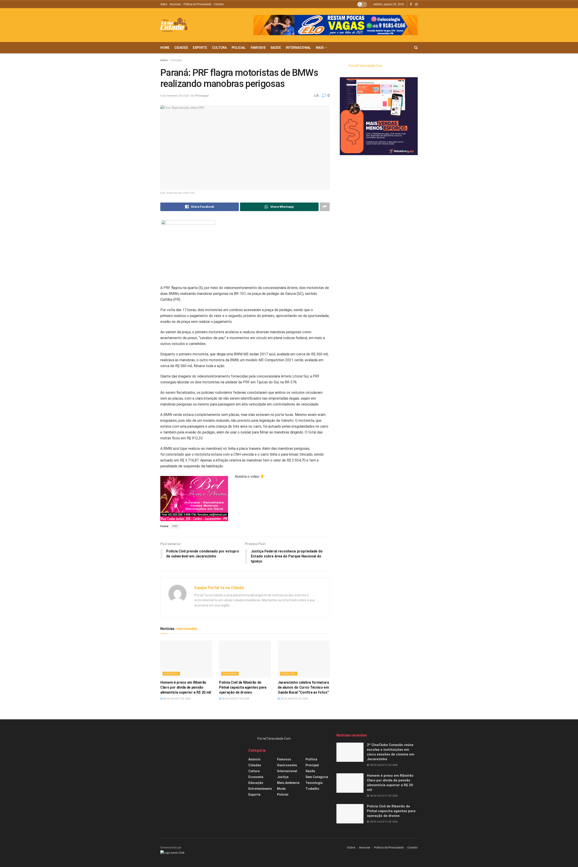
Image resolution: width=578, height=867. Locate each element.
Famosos (258, 47)
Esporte (200, 47)
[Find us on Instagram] (416, 4)
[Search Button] (416, 47)
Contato (219, 4)
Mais (320, 47)
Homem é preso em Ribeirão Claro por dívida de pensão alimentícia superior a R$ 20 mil (185, 687)
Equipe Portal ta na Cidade (219, 587)
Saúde (275, 47)
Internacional (298, 47)
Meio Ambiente (288, 783)
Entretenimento (260, 788)
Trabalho (312, 788)
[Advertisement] (201, 764)
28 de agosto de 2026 (176, 698)
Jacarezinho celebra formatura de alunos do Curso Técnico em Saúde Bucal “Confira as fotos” (303, 687)
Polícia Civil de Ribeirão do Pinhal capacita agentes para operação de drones (242, 687)
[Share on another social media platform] (325, 207)
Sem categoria (316, 777)
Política (311, 759)
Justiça (283, 777)
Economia (255, 777)
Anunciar (175, 4)
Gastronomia (287, 765)
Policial (239, 47)
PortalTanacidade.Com (365, 66)
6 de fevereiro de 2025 (174, 95)
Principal (176, 60)
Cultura (219, 47)
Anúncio (254, 759)
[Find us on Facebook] (411, 4)
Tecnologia (314, 783)
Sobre (163, 4)
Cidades (181, 47)
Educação (255, 783)
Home (164, 47)
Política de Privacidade (197, 4)
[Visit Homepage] (173, 25)
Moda (281, 788)
